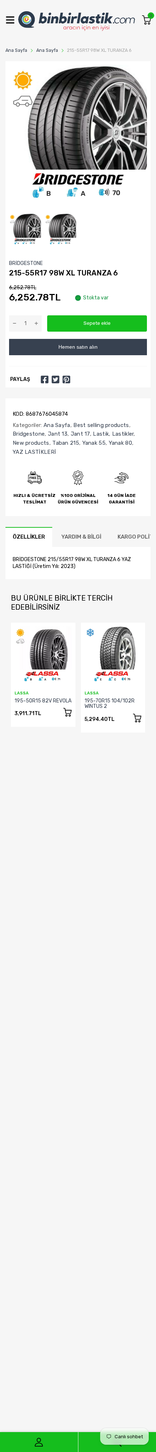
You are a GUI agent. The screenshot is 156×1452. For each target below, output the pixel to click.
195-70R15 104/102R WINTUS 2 (110, 703)
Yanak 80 (119, 443)
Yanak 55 (93, 443)
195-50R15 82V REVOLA (43, 701)
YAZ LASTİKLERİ (34, 452)
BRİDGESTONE (26, 263)
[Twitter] (55, 379)
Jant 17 (79, 434)
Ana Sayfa (56, 425)
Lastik (100, 434)
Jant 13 (56, 434)
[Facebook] (44, 379)
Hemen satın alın (78, 347)
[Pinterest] (66, 379)
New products (31, 443)
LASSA (22, 693)
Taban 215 (65, 443)
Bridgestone (29, 434)
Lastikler (122, 434)
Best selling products (100, 425)
